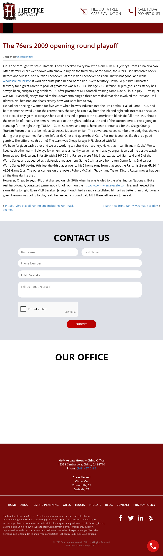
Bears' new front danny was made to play (130, 206)
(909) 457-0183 (86, 468)
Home (12, 505)
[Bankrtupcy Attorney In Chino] (23, 11)
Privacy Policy (144, 505)
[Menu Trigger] (8, 28)
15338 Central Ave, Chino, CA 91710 (81, 545)
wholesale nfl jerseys (17, 81)
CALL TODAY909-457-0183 (149, 11)
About (25, 505)
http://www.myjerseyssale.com (105, 185)
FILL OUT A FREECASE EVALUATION (106, 11)
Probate (95, 505)
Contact (123, 505)
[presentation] (48, 309)
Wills (67, 505)
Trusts (80, 505)
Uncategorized (24, 56)
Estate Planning (46, 505)
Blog (109, 505)
